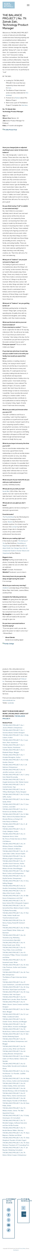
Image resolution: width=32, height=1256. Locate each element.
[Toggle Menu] (28, 5)
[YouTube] (8, 1225)
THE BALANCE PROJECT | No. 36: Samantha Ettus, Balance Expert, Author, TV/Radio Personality (16, 908)
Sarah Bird (6, 491)
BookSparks (16, 1250)
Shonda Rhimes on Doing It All (12, 819)
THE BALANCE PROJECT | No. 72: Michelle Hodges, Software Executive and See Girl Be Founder (15, 1123)
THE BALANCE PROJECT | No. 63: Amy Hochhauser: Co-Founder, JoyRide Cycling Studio (16, 1073)
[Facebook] (8, 1215)
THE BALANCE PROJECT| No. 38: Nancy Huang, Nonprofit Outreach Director (14, 922)
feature (17, 98)
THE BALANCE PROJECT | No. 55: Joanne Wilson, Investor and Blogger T (15, 1026)
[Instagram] (8, 1210)
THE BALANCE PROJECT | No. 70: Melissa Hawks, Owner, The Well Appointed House (14, 1110)
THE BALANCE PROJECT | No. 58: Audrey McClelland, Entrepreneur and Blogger (15, 1041)
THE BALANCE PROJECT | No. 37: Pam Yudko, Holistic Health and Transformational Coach (16, 915)
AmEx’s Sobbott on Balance (12, 849)
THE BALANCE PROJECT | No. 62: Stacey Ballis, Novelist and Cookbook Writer (15, 1066)
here (9, 88)
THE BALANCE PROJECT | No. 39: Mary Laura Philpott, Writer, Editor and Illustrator (16, 930)
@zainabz (11, 703)
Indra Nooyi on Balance (10, 821)
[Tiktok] (8, 1230)
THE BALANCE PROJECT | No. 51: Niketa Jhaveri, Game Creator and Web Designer (15, 1004)
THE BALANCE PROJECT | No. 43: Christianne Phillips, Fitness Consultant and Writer (15, 955)
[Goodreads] (8, 1220)
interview (24, 105)
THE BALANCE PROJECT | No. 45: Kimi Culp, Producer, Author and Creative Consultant (16, 967)
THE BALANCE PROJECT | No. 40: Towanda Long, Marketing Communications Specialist (14, 937)
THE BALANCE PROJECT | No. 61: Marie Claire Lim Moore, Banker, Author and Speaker (16, 1058)
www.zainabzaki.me (9, 700)
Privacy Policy (22, 1248)
